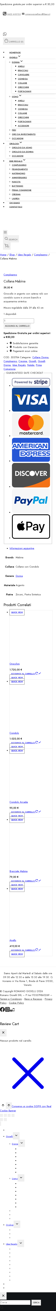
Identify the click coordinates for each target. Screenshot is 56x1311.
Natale (30, 365)
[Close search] (3, 1296)
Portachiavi (24, 91)
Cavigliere (23, 74)
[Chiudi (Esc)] (1, 1115)
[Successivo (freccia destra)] (5, 1119)
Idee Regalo (19, 365)
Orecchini (23, 87)
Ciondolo (14, 733)
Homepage (15, 52)
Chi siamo (14, 202)
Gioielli (32, 361)
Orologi (10, 1224)
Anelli (21, 66)
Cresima (16, 194)
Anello (13, 940)
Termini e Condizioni (11, 999)
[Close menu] (0, 1124)
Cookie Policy (16, 1003)
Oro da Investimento (24, 134)
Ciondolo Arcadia (19, 802)
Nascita (16, 181)
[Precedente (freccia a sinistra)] (1, 1119)
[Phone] (13, 1011)
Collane (22, 83)
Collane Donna (40, 357)
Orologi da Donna (22, 151)
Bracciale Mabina (19, 871)
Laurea (15, 198)
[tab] (31, 548)
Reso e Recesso (33, 999)
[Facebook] (2, 1011)
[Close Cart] (3, 1032)
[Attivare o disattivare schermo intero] (9, 1115)
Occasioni (17, 138)
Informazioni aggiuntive (22, 548)
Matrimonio (18, 173)
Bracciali (23, 70)
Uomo (15, 1178)
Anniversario (19, 177)
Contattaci (15, 206)
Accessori (23, 125)
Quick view (17, 612)
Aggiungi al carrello (17, 326)
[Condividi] (5, 1115)
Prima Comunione (22, 190)
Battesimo (17, 186)
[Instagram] (7, 1011)
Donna (19, 576)
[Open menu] (5, 232)
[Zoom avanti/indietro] (12, 1115)
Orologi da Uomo (22, 147)
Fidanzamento (20, 169)
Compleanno (19, 165)
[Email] (11, 1011)
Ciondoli (23, 78)
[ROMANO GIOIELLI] (13, 30)
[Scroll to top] (3, 1106)
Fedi (14, 130)
